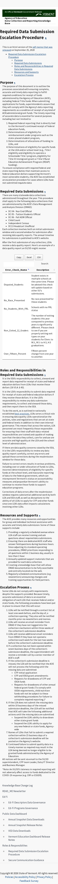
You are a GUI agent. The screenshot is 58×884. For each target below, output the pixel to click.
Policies (9, 877)
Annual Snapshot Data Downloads (26, 819)
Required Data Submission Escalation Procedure (27, 853)
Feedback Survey (29, 881)
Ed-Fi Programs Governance (23, 808)
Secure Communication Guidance (26, 860)
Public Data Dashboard (14, 813)
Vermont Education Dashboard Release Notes (29, 838)
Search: (44, 263)
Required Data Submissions (28, 63)
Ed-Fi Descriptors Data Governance (27, 802)
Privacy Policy (44, 877)
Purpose (18, 60)
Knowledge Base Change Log (17, 785)
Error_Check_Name (16, 269)
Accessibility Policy (25, 877)
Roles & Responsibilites (13, 845)
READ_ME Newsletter (14, 791)
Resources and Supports (26, 71)
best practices (22, 413)
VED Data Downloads (19, 830)
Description (43, 269)
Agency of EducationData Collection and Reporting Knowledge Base (28, 21)
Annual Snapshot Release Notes (25, 825)
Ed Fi (5, 796)
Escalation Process (24, 74)
